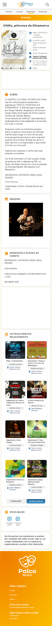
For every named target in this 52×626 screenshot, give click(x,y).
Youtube (13, 618)
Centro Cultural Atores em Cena (40, 57)
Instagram (14, 615)
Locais (12, 590)
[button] (22, 234)
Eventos (13, 595)
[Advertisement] (26, 80)
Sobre (12, 599)
